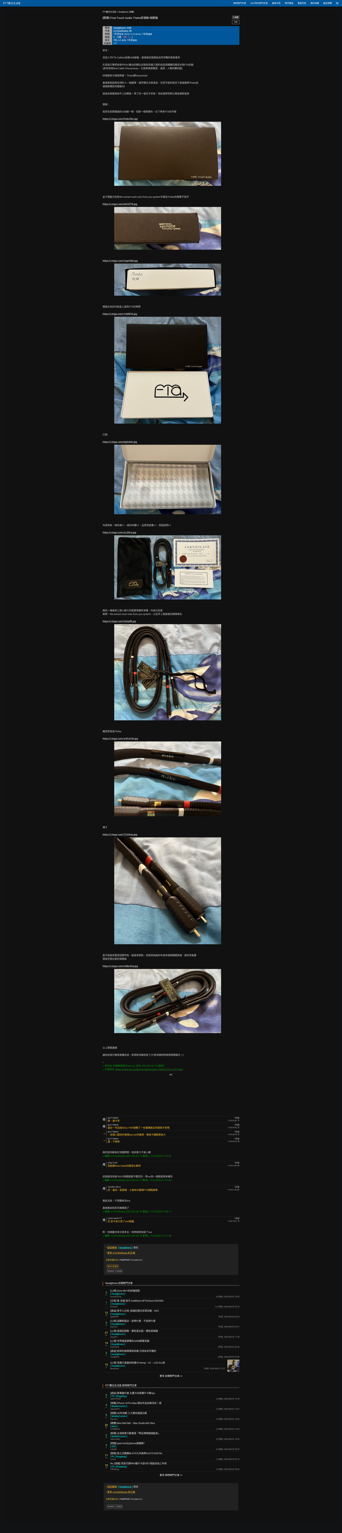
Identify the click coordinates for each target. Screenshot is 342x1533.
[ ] (117, 1293)
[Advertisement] (171, 1095)
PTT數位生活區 (109, 12)
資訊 (122, 1247)
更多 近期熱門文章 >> (171, 1376)
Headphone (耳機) (126, 12)
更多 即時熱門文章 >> (171, 1475)
